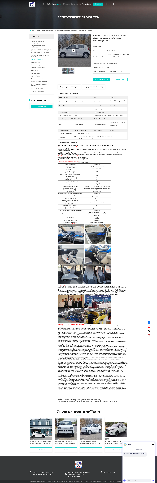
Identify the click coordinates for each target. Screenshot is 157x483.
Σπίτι (44, 4)
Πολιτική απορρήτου (40, 481)
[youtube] (149, 326)
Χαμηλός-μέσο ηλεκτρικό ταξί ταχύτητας (105, 401)
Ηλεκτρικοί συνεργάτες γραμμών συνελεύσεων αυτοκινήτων (75, 401)
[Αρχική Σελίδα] (32, 4)
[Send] (153, 480)
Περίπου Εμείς (51, 4)
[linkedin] (149, 335)
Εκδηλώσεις (66, 4)
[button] (32, 433)
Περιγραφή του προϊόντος (93, 87)
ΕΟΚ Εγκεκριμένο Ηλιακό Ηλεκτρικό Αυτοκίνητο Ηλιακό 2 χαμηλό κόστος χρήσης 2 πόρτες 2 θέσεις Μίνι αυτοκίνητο (40, 443)
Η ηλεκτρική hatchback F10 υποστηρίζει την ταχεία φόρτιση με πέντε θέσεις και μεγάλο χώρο (115, 443)
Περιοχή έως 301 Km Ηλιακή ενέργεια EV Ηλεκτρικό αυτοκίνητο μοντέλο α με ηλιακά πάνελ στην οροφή (65, 443)
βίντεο (73, 4)
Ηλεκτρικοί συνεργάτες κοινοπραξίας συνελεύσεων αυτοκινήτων (81, 399)
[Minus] (153, 444)
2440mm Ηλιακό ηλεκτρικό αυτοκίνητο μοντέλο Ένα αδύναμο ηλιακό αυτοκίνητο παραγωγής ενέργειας (90, 443)
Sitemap (32, 481)
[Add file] (124, 480)
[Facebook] (149, 322)
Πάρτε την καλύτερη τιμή (101, 79)
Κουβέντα (98, 4)
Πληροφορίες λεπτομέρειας (69, 87)
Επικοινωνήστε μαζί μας (83, 4)
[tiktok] (149, 331)
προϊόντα (59, 4)
